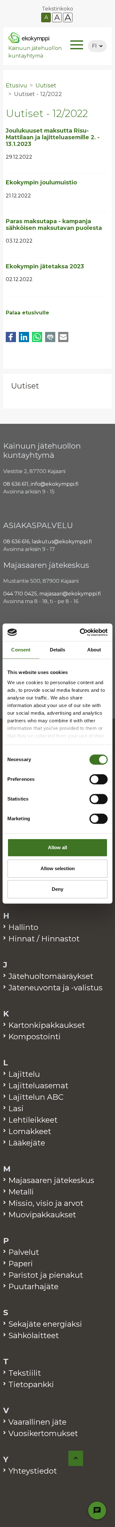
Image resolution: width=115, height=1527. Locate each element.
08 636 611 (15, 484)
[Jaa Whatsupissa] (37, 337)
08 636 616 (16, 542)
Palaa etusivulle (27, 313)
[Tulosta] (50, 337)
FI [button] (94, 46)
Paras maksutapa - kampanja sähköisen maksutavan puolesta (54, 224)
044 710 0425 (20, 594)
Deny (57, 889)
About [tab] (94, 649)
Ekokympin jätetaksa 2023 (45, 266)
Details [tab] (57, 649)
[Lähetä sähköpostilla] (63, 337)
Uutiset (25, 385)
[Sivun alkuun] (75, 1458)
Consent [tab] (20, 649)
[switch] (98, 779)
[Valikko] (76, 46)
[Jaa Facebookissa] (11, 337)
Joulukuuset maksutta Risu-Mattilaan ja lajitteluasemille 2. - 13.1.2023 (53, 137)
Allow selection (58, 868)
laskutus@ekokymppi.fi (62, 542)
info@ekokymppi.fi (55, 484)
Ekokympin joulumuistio (41, 182)
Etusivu (16, 85)
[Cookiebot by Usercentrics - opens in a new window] (81, 632)
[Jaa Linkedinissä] (24, 337)
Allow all (57, 847)
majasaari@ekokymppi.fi (70, 594)
